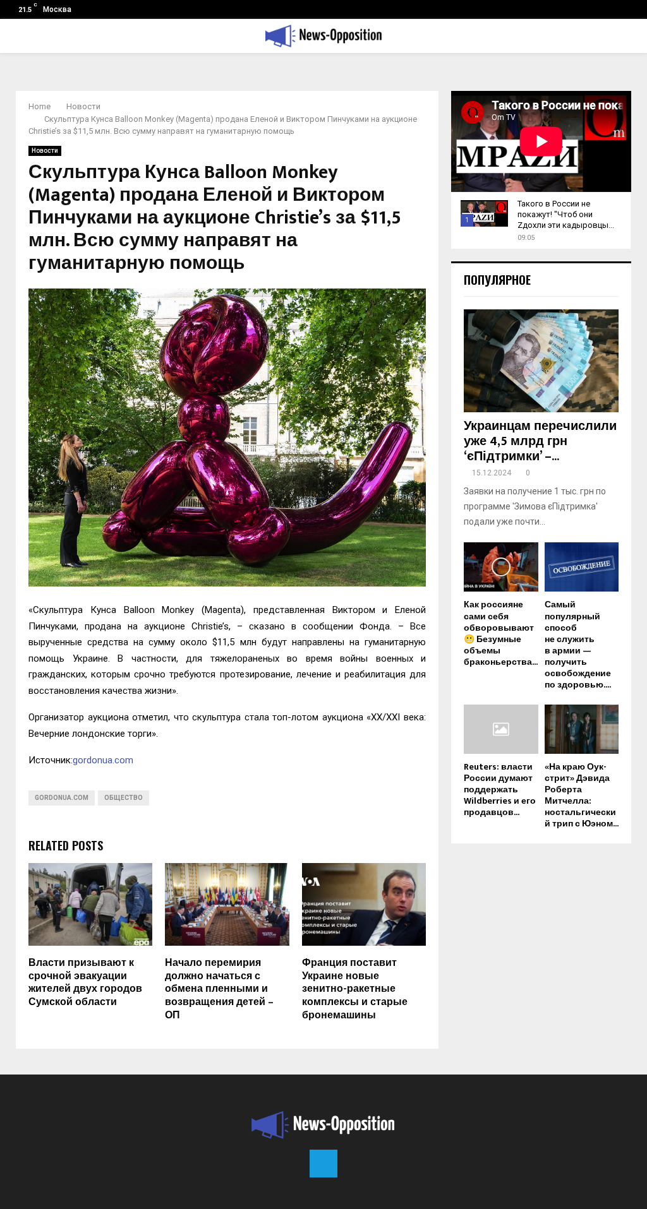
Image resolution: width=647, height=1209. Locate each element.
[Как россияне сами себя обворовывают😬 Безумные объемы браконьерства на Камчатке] (501, 567)
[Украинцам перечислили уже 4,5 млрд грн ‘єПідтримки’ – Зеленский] (541, 360)
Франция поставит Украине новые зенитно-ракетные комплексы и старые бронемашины (355, 989)
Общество (123, 797)
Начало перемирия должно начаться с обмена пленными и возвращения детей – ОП (219, 989)
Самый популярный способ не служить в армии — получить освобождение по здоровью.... (578, 644)
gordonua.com (103, 760)
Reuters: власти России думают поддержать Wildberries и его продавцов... (500, 789)
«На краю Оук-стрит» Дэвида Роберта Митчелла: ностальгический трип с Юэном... (582, 795)
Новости (45, 150)
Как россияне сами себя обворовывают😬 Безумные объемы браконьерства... (501, 633)
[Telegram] (323, 1163)
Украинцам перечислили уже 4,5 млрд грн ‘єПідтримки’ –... (540, 441)
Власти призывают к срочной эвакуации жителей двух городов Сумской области (85, 983)
